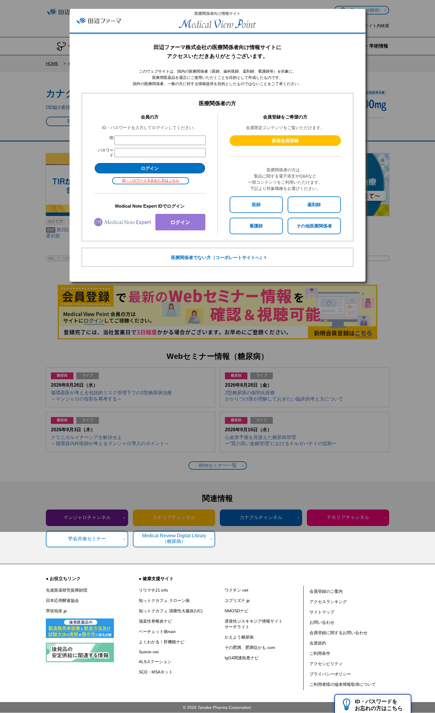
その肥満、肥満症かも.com (250, 647)
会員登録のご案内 (326, 591)
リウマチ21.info (153, 590)
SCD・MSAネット (156, 672)
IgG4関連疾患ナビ (242, 657)
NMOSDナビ (236, 610)
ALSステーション (155, 661)
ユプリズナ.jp (237, 600)
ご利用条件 (320, 653)
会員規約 (318, 643)
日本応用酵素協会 (62, 600)
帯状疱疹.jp (56, 610)
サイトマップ (322, 612)
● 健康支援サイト (156, 578)
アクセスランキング (328, 601)
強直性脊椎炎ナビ (155, 621)
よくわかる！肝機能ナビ (161, 641)
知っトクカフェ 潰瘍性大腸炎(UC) (171, 610)
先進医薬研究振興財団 (66, 590)
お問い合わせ (322, 622)
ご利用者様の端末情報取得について (343, 684)
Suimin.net (149, 651)
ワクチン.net (236, 590)
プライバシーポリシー (330, 674)
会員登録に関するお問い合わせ (339, 632)
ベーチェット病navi (157, 631)
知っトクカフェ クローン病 (164, 600)
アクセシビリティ (326, 663)
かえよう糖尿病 (239, 637)
